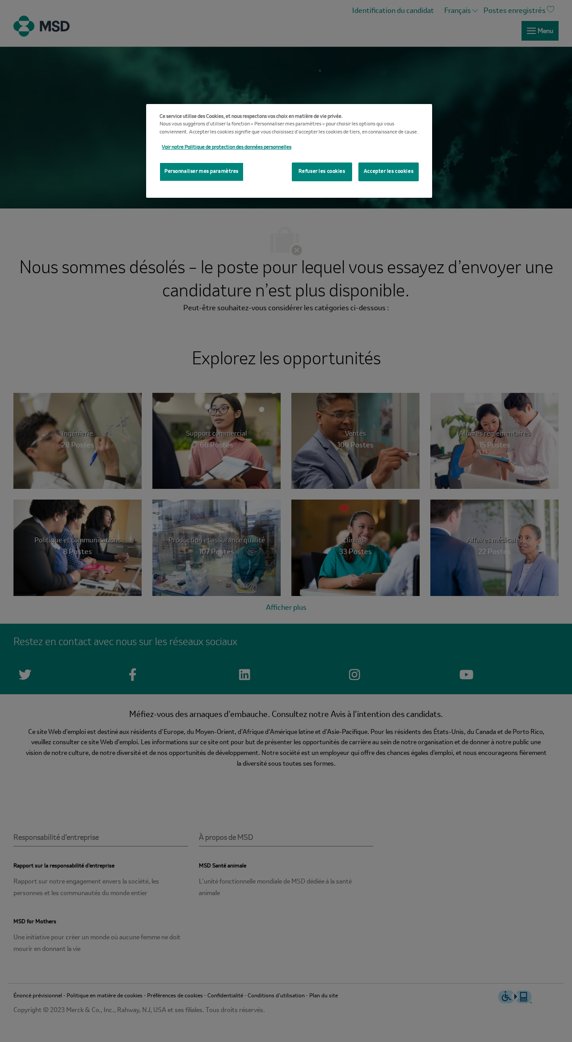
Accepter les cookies (388, 171)
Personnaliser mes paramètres (201, 171)
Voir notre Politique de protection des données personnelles (226, 147)
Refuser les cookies (322, 171)
